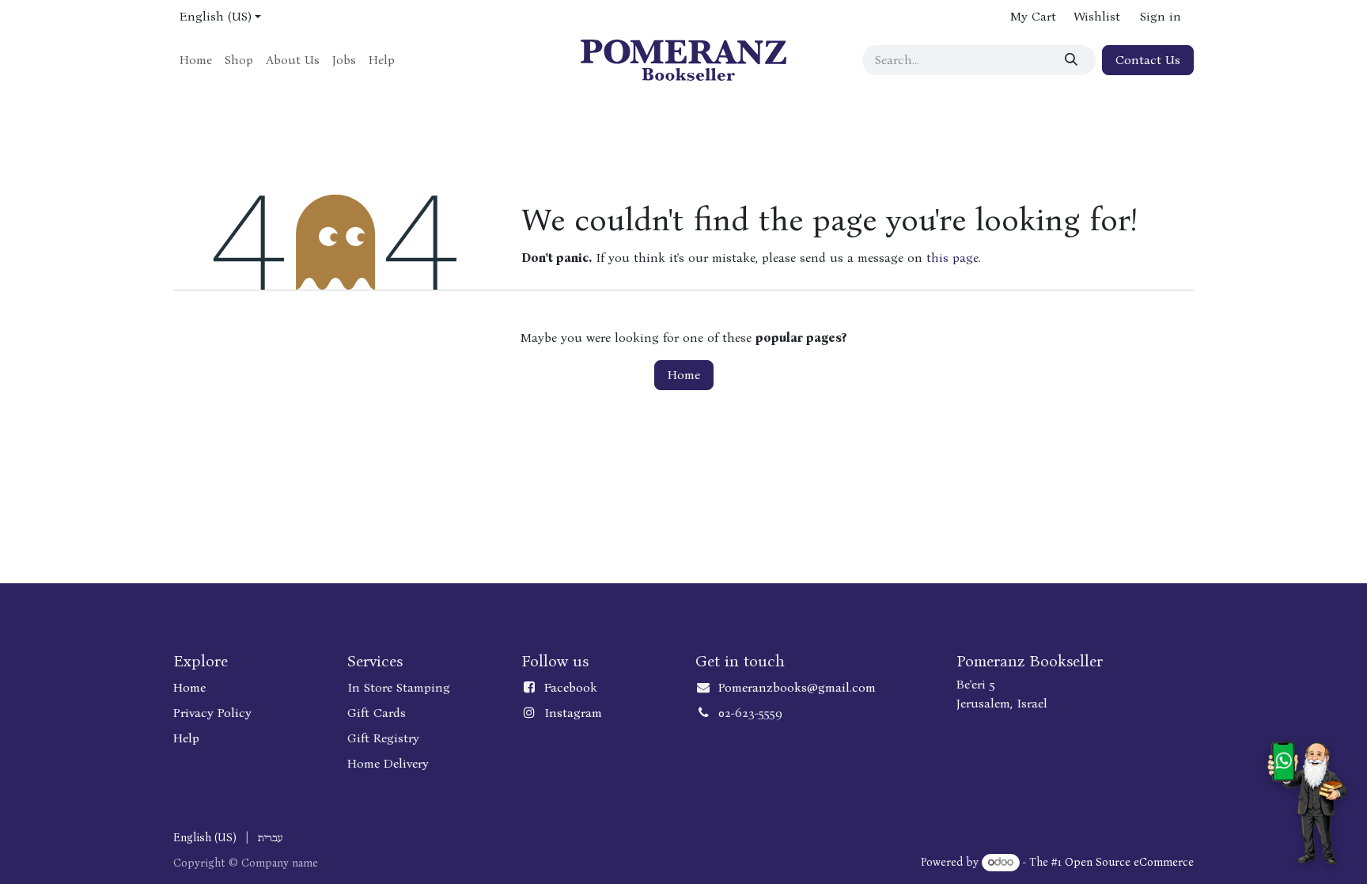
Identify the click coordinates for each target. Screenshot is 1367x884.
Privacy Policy (212, 712)
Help (186, 738)
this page (952, 257)
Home (684, 374)
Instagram (573, 712)
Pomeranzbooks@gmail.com (797, 687)
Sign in (1160, 16)
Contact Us (1147, 59)
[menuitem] (195, 60)
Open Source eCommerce (1129, 862)
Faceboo (567, 687)
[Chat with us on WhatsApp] (1307, 803)
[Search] (1073, 60)
